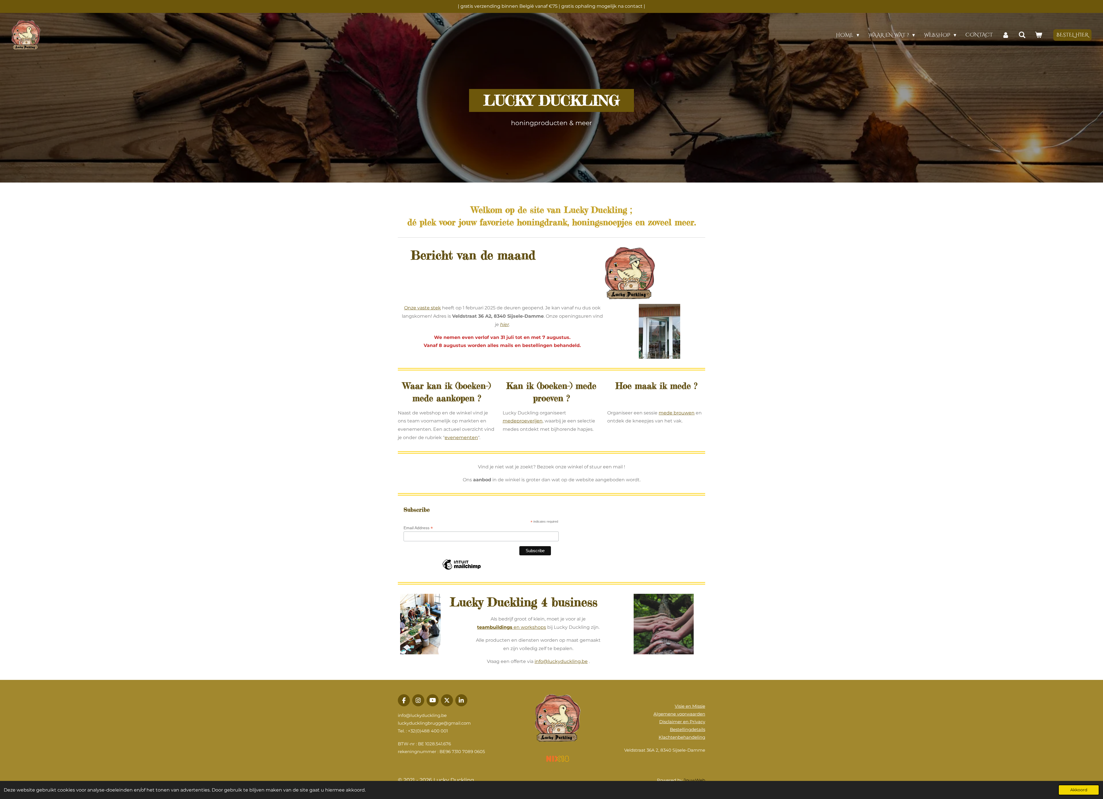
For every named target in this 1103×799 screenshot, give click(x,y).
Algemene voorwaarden (679, 714)
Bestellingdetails (687, 729)
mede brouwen (677, 413)
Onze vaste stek (422, 308)
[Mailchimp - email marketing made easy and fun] (461, 569)
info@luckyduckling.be (561, 661)
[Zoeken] (1022, 35)
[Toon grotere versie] (630, 273)
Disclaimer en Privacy (682, 721)
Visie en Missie (690, 706)
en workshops (511, 627)
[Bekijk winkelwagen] (1038, 35)
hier (504, 324)
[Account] (1005, 35)
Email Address (418, 528)
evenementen (461, 437)
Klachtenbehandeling (682, 737)
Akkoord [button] (1078, 789)
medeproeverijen (523, 421)
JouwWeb (694, 780)
